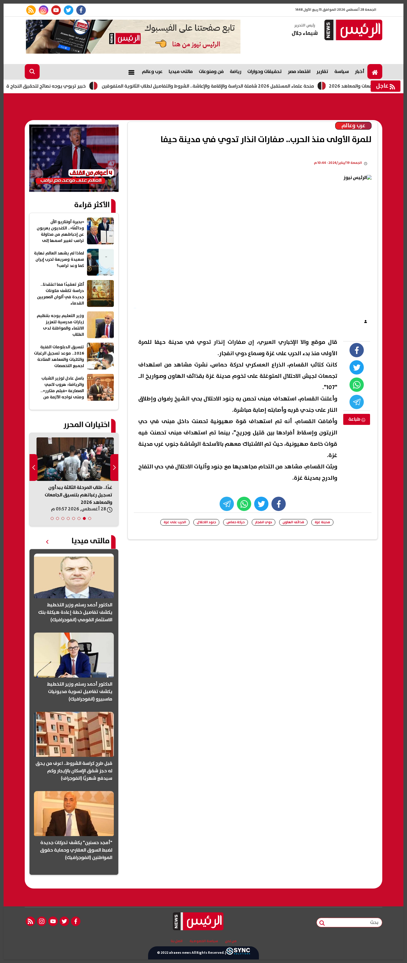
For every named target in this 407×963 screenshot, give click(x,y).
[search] (32, 71)
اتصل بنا (177, 941)
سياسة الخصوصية (203, 941)
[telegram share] (356, 402)
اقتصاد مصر (299, 71)
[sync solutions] (238, 953)
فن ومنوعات (211, 71)
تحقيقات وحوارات (264, 71)
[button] (89, 518)
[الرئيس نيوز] (352, 30)
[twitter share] (356, 367)
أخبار (359, 71)
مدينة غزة (322, 522)
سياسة (341, 71)
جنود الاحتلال (206, 522)
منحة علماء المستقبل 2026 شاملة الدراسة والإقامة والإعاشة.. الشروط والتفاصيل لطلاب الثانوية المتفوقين (228, 86)
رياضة (235, 71)
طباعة (354, 419)
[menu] (131, 71)
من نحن (231, 941)
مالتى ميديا (181, 71)
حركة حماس (235, 522)
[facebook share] (356, 350)
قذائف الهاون (293, 522)
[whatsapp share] (356, 385)
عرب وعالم (152, 71)
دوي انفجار (263, 522)
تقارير (322, 71)
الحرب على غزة (175, 522)
